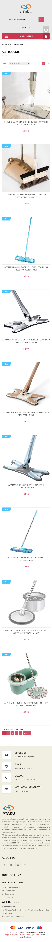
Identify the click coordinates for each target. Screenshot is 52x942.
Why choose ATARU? (12, 887)
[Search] (41, 19)
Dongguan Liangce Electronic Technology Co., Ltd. (21, 935)
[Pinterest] (18, 864)
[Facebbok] (4, 864)
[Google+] (24, 864)
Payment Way (10, 891)
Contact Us (9, 897)
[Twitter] (11, 864)
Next (26, 733)
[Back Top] (46, 37)
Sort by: (4, 64)
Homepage (6, 44)
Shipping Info (9, 894)
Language (25, 28)
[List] (48, 63)
